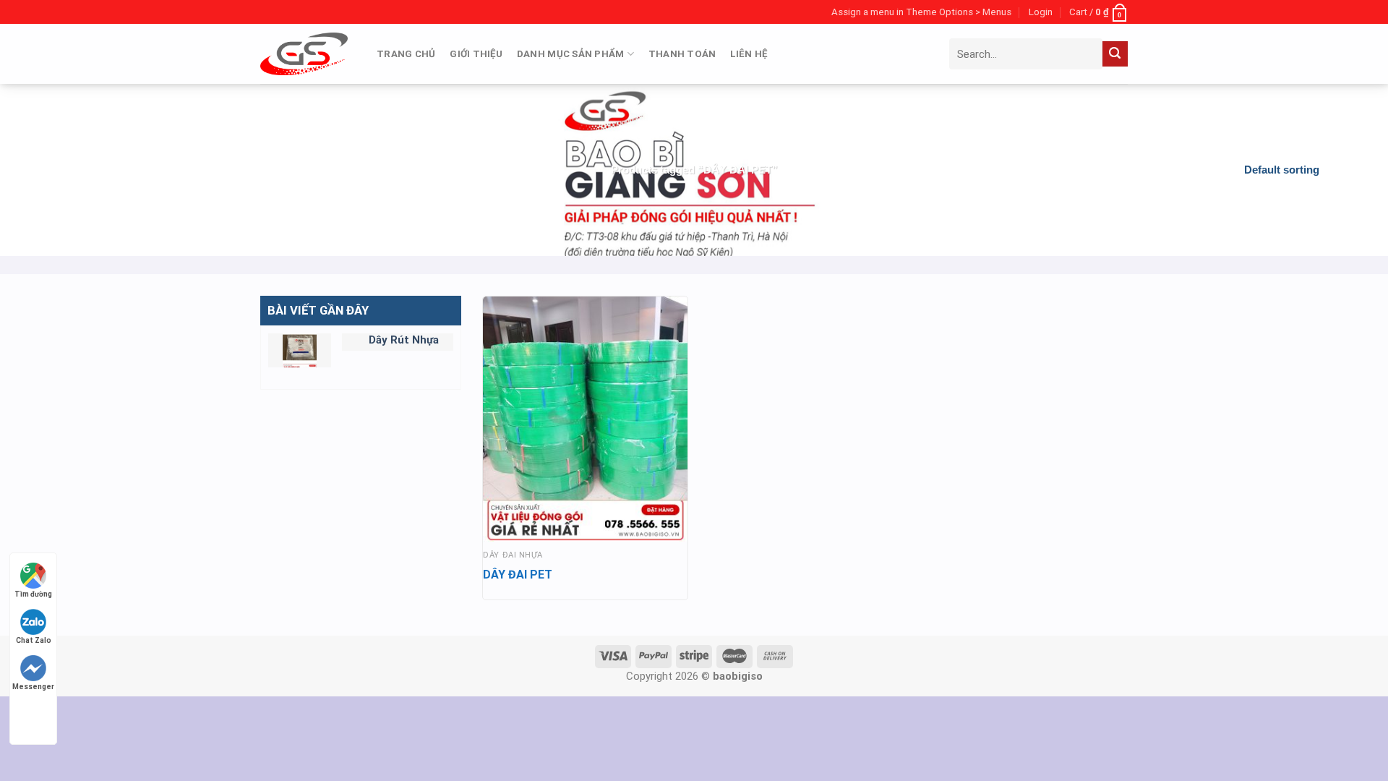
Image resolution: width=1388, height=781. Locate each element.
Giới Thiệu (476, 53)
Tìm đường (33, 594)
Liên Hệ (748, 53)
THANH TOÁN (682, 53)
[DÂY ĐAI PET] (585, 419)
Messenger (33, 687)
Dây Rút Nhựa (404, 339)
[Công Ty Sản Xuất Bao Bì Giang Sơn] (304, 53)
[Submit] (1115, 54)
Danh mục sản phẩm (571, 53)
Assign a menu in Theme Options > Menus (921, 12)
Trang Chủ (406, 53)
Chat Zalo (33, 640)
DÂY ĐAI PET (517, 574)
